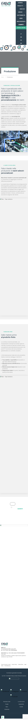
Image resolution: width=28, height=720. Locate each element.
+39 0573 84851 (5, 650)
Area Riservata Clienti (21, 22)
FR (21, 40)
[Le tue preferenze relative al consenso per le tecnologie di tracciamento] (2, 717)
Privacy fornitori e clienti (6, 664)
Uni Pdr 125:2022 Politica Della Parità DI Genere (14, 676)
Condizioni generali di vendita (14, 673)
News (21, 18)
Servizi (20, 12)
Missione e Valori (6, 701)
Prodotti (20, 5)
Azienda (20, 2)
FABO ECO (22, 9)
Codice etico (6, 709)
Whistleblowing (7, 665)
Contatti (21, 24)
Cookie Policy (20, 664)
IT (21, 34)
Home (2, 77)
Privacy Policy (14, 664)
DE (21, 43)
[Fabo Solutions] (21, 30)
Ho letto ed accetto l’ (12, 511)
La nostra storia (21, 701)
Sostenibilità (21, 15)
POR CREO (3, 654)
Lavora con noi (21, 27)
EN (21, 37)
